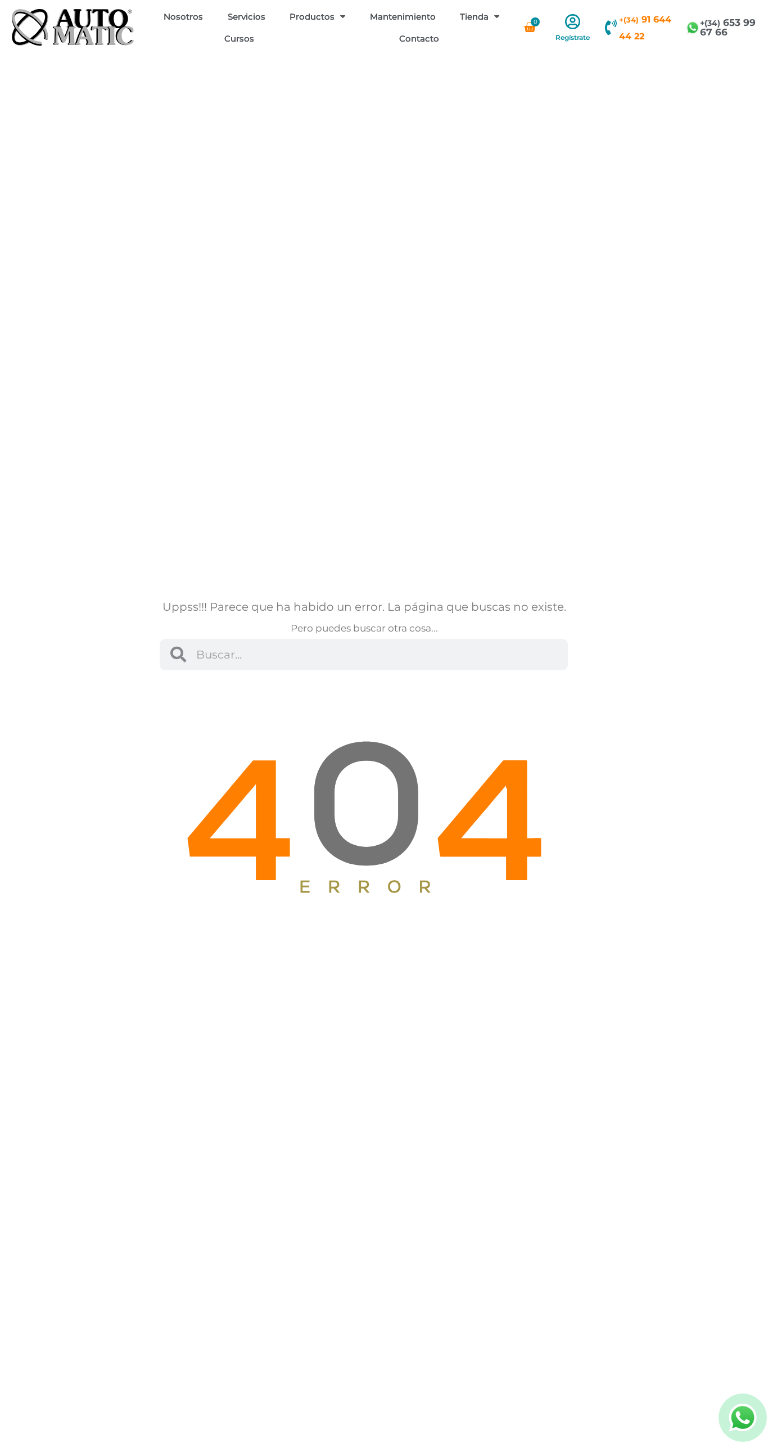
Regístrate (572, 37)
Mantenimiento (403, 16)
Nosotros (183, 16)
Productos (312, 16)
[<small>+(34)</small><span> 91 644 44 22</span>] (611, 27)
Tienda (474, 16)
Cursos (239, 38)
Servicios (246, 16)
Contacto (419, 38)
